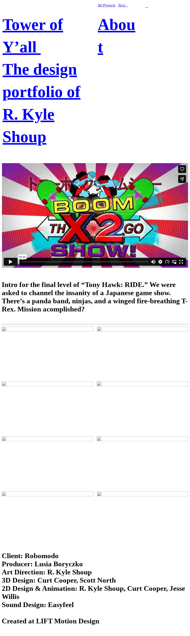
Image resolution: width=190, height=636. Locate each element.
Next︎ (123, 5)
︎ (146, 6)
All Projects (106, 5)
